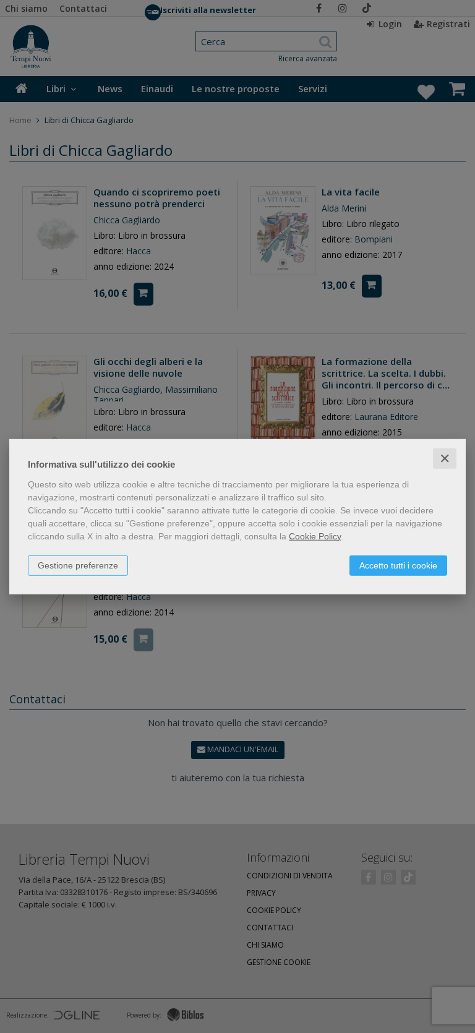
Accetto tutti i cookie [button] (398, 565)
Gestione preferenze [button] (78, 565)
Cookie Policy (315, 536)
